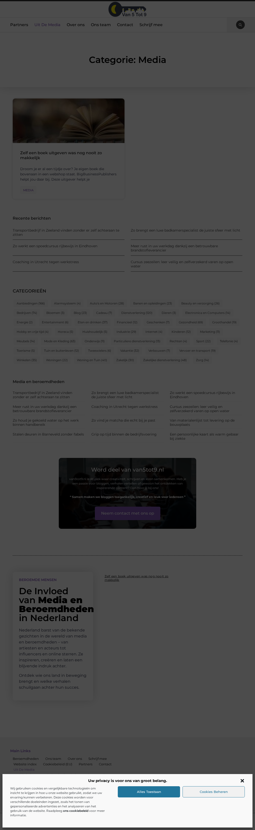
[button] (242, 780)
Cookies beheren (214, 792)
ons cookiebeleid (75, 811)
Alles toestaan (149, 792)
